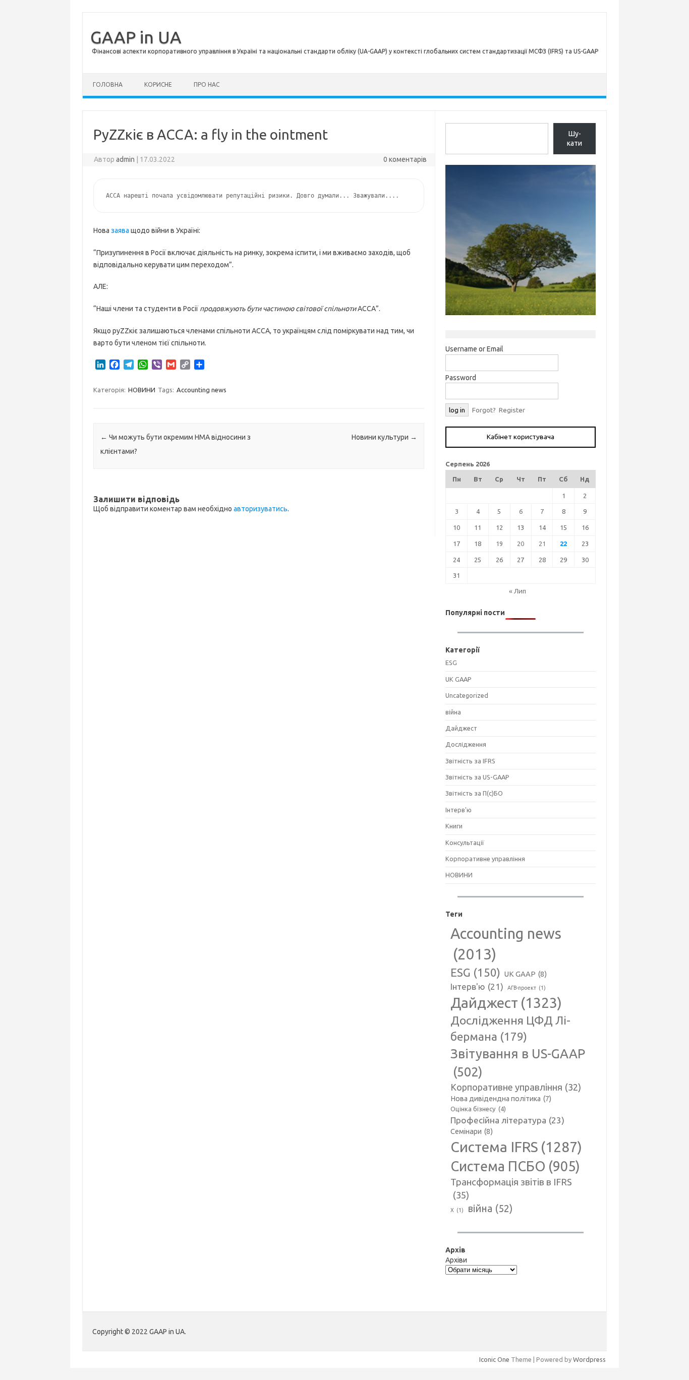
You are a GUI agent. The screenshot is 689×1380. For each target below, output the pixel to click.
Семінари (471, 1131)
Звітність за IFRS (470, 760)
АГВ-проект (526, 988)
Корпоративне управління (485, 858)
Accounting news (201, 389)
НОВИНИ (141, 389)
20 (520, 543)
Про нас (206, 84)
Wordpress (589, 1359)
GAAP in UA (136, 36)
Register (512, 410)
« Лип (517, 591)
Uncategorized (466, 695)
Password (460, 378)
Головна (108, 84)
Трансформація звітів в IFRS (511, 1188)
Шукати (574, 139)
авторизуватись (261, 509)
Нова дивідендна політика (500, 1099)
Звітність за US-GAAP (477, 777)
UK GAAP (458, 679)
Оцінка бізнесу (478, 1108)
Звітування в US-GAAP (517, 1062)
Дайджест (461, 728)
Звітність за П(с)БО (474, 793)
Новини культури (384, 437)
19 (499, 543)
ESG (451, 662)
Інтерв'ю (458, 809)
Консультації (464, 842)
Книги (454, 825)
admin (125, 159)
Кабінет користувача (520, 437)
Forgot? (484, 410)
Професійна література (507, 1120)
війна (453, 711)
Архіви (456, 1260)
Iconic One (494, 1359)
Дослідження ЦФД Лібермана (510, 1028)
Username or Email (474, 349)
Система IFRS (516, 1147)
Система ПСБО (515, 1166)
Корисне (158, 84)
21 (542, 543)
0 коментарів (405, 159)
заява (120, 230)
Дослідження (465, 744)
